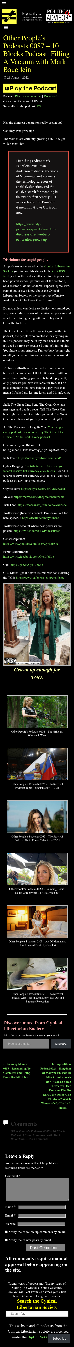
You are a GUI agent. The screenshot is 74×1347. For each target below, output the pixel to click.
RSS (40, 106)
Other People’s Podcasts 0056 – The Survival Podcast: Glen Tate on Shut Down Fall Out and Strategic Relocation (37, 997)
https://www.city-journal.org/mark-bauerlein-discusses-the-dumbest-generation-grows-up (36, 232)
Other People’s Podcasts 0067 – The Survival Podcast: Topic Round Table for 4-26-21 (37, 838)
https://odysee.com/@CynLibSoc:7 (44, 488)
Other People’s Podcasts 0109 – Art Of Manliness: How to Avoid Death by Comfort (37, 943)
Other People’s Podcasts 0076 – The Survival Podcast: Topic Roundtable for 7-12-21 (37, 786)
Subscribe (60, 1044)
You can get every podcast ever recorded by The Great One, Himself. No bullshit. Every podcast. (34, 432)
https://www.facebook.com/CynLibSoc (28, 556)
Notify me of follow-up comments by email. (37, 1231)
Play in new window (28, 96)
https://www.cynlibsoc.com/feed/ (39, 458)
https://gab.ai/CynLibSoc (26, 564)
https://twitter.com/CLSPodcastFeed (36, 530)
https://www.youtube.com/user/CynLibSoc (31, 543)
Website (10, 1223)
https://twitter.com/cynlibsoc (40, 517)
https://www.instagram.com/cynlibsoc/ (42, 504)
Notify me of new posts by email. (30, 1240)
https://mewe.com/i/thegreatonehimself (39, 496)
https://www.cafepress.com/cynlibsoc (40, 577)
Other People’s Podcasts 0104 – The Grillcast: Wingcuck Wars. (37, 733)
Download (50, 96)
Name (10, 1206)
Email (10, 1215)
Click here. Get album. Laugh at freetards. (39, 1293)
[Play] (30, 91)
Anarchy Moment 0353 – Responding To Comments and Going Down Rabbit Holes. (17, 1070)
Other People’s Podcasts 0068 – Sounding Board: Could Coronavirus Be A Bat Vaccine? (37, 890)
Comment (12, 1176)
